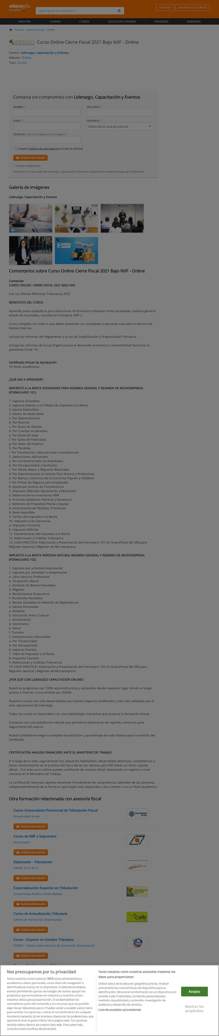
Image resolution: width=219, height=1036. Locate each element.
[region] (109, 1000)
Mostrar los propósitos (194, 1008)
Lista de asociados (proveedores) (119, 1010)
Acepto (194, 991)
